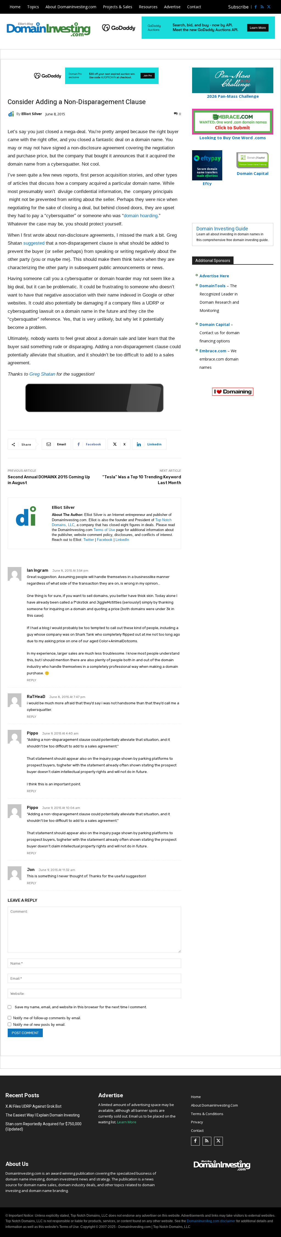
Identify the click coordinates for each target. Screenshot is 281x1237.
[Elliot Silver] (12, 114)
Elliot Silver (31, 114)
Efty (207, 183)
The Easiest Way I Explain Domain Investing (42, 1115)
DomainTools (212, 285)
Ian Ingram (37, 570)
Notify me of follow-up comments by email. (47, 1018)
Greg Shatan (42, 374)
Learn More (126, 1121)
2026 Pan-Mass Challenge (233, 96)
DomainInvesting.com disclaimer (211, 1221)
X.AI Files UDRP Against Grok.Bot (33, 1106)
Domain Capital (214, 324)
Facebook (105, 540)
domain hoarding (141, 215)
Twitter (88, 540)
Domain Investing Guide (222, 228)
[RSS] (262, 7)
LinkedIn (122, 540)
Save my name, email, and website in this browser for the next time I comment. (81, 1007)
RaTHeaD (36, 696)
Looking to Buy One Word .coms (232, 137)
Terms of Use (104, 530)
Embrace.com (212, 350)
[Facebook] (255, 7)
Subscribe (238, 7)
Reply (31, 680)
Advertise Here (214, 275)
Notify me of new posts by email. (39, 1025)
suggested (33, 243)
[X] (269, 7)
